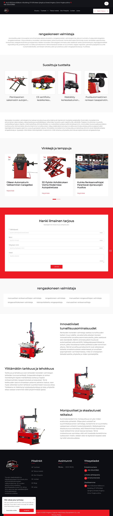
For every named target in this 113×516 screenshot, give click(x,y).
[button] (54, 199)
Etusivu (36, 10)
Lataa (78, 10)
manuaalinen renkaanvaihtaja (78, 302)
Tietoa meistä (54, 10)
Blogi (35, 483)
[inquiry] (110, 251)
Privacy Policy (56, 515)
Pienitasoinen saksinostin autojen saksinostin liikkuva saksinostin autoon (17, 99)
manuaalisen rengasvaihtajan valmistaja (85, 298)
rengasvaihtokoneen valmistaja (20, 302)
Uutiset (72, 10)
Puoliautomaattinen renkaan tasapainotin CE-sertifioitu (96, 99)
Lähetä (56, 267)
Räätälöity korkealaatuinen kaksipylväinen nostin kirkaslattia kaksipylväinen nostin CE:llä (69, 99)
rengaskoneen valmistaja (55, 298)
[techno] (12, 465)
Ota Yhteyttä (64, 10)
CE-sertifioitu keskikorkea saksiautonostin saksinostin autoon (43, 99)
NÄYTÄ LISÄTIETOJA (17, 82)
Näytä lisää (10, 191)
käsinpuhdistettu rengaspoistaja (50, 302)
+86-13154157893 (93, 470)
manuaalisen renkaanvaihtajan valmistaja (24, 298)
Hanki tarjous (101, 11)
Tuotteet (44, 10)
